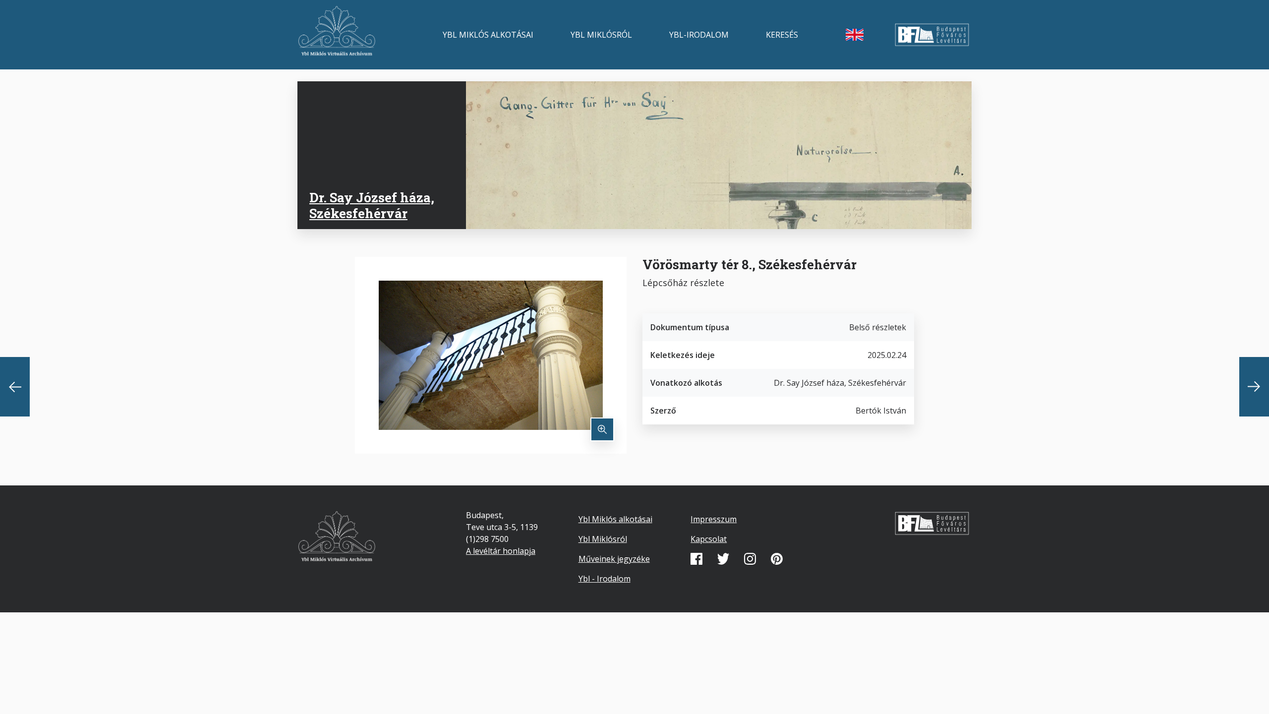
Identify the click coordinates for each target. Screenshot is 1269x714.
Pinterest (777, 559)
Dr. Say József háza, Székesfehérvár (371, 205)
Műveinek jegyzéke (614, 558)
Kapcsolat (709, 539)
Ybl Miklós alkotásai (488, 34)
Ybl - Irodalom (604, 578)
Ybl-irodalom (699, 34)
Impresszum (714, 519)
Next (1254, 386)
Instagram (750, 559)
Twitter (723, 559)
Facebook (696, 559)
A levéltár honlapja (500, 550)
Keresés (782, 34)
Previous (15, 386)
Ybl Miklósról (601, 34)
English (855, 35)
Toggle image (602, 429)
